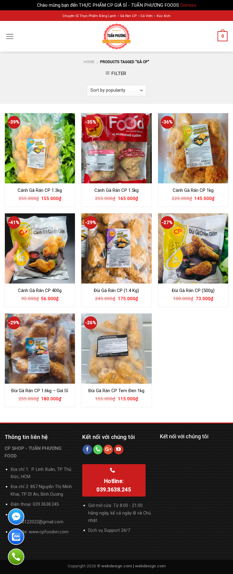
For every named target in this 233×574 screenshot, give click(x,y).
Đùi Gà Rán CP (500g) (193, 290)
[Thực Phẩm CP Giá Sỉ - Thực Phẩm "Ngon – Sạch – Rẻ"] (116, 36)
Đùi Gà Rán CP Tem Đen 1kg (116, 390)
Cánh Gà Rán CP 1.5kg (116, 190)
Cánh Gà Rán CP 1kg (193, 190)
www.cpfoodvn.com (49, 532)
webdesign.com (150, 565)
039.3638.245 (46, 504)
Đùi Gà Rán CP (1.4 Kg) (116, 290)
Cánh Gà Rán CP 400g (40, 290)
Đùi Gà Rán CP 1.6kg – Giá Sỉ (39, 390)
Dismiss (188, 5)
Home (89, 62)
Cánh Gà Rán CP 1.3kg (40, 190)
